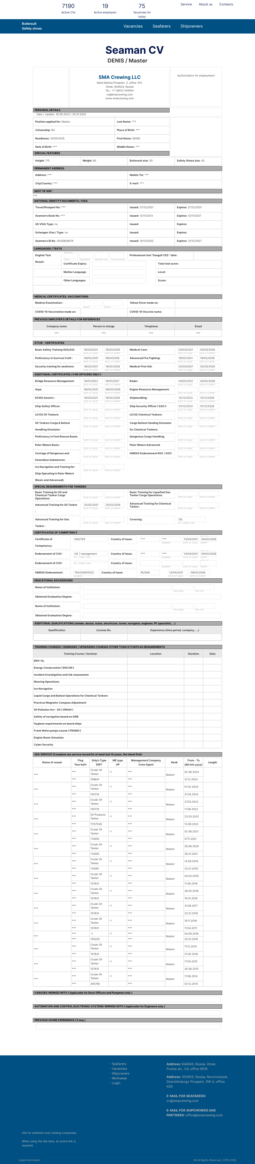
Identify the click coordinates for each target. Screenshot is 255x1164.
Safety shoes (32, 28)
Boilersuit (29, 24)
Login (116, 1083)
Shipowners (191, 26)
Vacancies (133, 26)
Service (186, 4)
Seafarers (162, 26)
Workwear (119, 1078)
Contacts (226, 4)
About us (205, 4)
